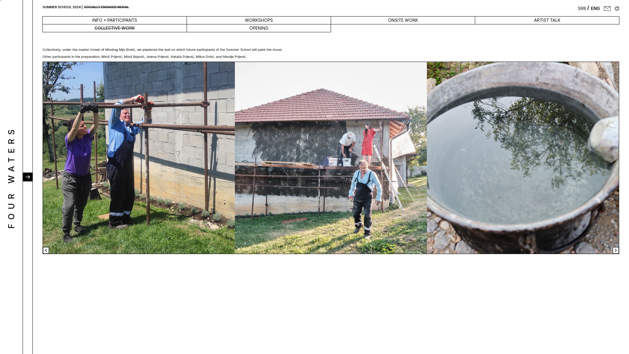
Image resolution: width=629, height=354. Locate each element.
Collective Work (115, 28)
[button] (46, 250)
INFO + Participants (114, 20)
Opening (258, 28)
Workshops (259, 20)
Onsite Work (403, 20)
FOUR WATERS (11, 177)
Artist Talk (547, 20)
